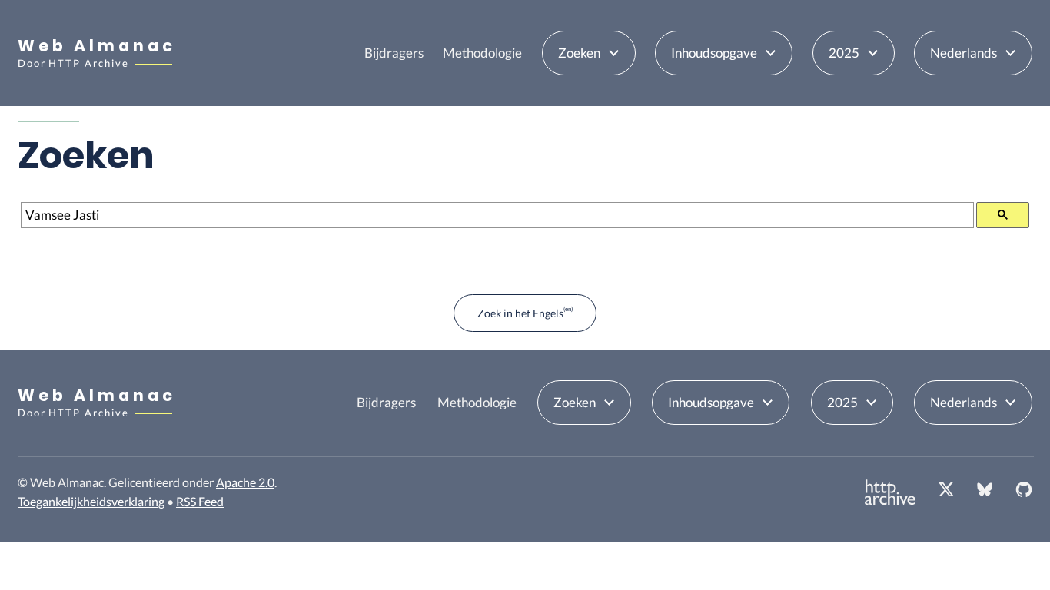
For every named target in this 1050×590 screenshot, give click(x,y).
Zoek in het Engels (520, 313)
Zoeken (579, 53)
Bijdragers (394, 53)
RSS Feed (200, 501)
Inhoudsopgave (714, 53)
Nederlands (963, 53)
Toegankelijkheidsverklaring (91, 501)
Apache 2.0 (245, 482)
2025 (844, 53)
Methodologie (482, 53)
